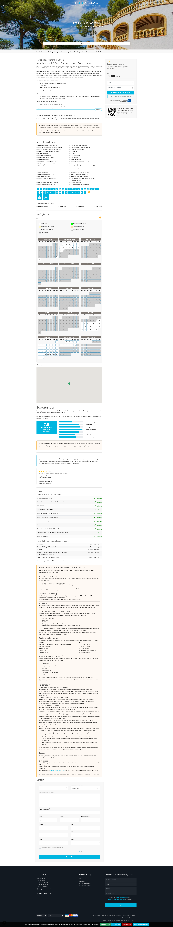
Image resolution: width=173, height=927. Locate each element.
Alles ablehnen (127, 924)
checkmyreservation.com (57, 770)
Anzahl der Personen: (77, 785)
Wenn (40, 785)
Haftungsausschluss (55, 851)
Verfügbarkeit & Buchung (61, 52)
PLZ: (72, 832)
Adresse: (41, 832)
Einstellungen (116, 924)
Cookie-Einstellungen (128, 918)
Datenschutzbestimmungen (72, 851)
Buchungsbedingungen (99, 915)
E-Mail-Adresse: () (44, 809)
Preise (83, 52)
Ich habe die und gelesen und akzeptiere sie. (69, 851)
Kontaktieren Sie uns (85, 883)
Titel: (40, 816)
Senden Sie (69, 857)
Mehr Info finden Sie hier (141, 924)
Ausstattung (49, 52)
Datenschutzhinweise (115, 915)
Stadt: (41, 839)
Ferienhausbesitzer (84, 886)
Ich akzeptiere (105, 924)
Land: (72, 839)
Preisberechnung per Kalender (120, 92)
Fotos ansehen (87, 43)
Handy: (73, 824)
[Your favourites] (166, 3)
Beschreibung (40, 52)
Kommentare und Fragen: (46, 792)
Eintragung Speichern (120, 905)
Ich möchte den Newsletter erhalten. (53, 847)
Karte (71, 52)
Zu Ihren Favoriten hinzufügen (121, 96)
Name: (62, 816)
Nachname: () (85, 816)
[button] (69, 383)
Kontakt (98, 52)
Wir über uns (82, 881)
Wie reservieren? (84, 879)
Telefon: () (42, 824)
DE (163, 3)
